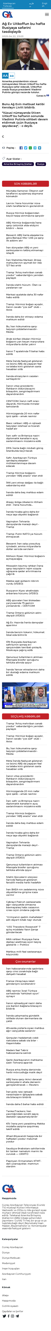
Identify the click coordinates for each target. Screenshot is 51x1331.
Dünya (5, 1252)
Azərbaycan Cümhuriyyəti (16, 1274)
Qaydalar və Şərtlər (12, 1311)
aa (12, 76)
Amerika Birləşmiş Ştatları (18, 164)
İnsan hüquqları (11, 1268)
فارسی (31, 4)
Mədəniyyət (8, 1263)
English (44, 4)
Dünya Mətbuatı (11, 1258)
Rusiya (40, 164)
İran (4, 1279)
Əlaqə (5, 1295)
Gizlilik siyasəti (10, 1306)
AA (5, 76)
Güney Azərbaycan (12, 1247)
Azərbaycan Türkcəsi (9, 4)
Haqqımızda (9, 1300)
